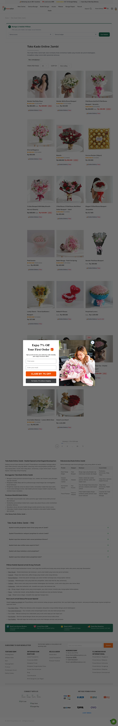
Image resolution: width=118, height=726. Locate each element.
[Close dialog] (92, 342)
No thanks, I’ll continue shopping (41, 381)
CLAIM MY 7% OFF (41, 374)
